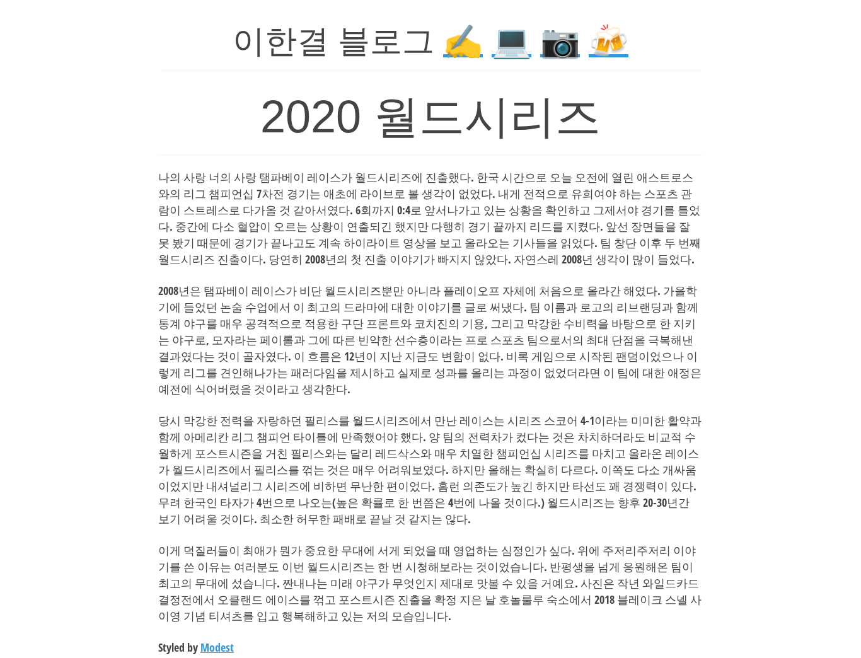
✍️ (463, 41)
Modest (217, 647)
